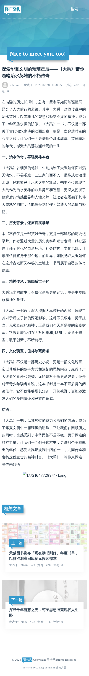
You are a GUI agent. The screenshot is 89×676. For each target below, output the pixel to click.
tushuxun (14, 85)
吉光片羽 (61, 667)
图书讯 (12, 9)
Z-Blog (40, 667)
